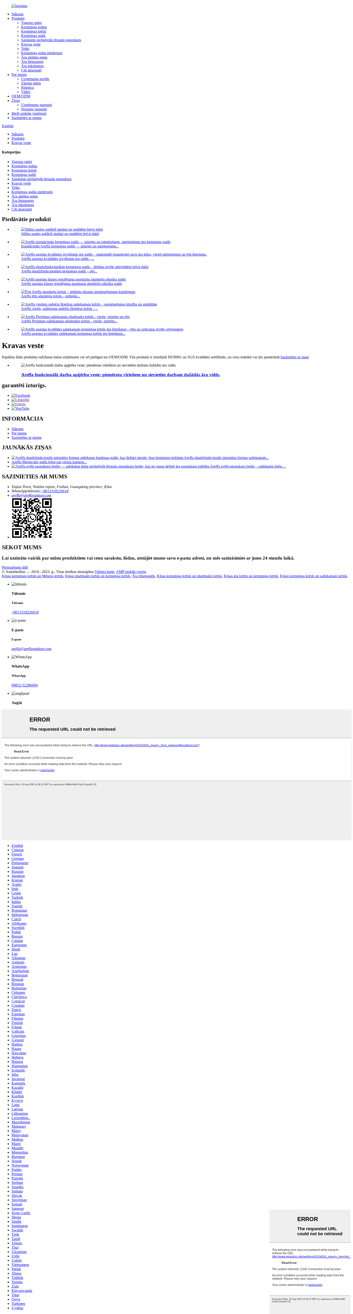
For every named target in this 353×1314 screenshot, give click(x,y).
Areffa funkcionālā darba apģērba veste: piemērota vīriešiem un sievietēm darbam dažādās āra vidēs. (120, 374)
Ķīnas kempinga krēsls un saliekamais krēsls (313, 576)
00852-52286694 (25, 685)
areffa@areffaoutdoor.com (31, 495)
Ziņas (16, 100)
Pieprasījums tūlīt (15, 567)
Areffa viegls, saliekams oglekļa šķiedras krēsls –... (59, 309)
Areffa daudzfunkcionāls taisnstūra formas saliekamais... (226, 458)
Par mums (19, 74)
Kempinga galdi (33, 36)
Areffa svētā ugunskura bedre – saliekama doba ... (248, 466)
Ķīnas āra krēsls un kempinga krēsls (251, 576)
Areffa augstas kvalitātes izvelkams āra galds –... (57, 259)
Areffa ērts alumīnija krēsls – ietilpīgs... (50, 296)
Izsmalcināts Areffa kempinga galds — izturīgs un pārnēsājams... (70, 246)
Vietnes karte (104, 572)
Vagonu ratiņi (31, 23)
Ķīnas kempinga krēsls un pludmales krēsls (189, 576)
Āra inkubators (32, 66)
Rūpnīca (27, 87)
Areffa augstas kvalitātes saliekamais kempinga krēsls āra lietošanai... (73, 334)
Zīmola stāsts (31, 83)
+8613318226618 (54, 491)
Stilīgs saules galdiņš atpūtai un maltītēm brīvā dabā (60, 234)
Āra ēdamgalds (143, 576)
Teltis (25, 49)
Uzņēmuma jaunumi (36, 105)
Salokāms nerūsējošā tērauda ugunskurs (51, 40)
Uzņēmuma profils (35, 79)
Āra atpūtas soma (34, 57)
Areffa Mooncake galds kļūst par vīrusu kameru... (49, 462)
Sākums (18, 14)
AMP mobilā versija (131, 572)
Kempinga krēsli (33, 31)
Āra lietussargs (32, 62)
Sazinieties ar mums (27, 118)
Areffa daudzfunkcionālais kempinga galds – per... (59, 271)
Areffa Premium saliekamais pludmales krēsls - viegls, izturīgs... (69, 321)
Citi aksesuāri (31, 70)
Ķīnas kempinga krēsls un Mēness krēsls (32, 576)
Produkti (18, 18)
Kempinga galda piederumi (41, 53)
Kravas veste (31, 44)
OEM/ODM (21, 96)
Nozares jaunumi (34, 109)
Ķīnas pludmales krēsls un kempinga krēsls (97, 576)
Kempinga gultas (34, 27)
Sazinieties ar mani (294, 357)
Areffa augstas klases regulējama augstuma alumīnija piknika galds (71, 284)
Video (25, 92)
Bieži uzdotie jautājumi (29, 113)
